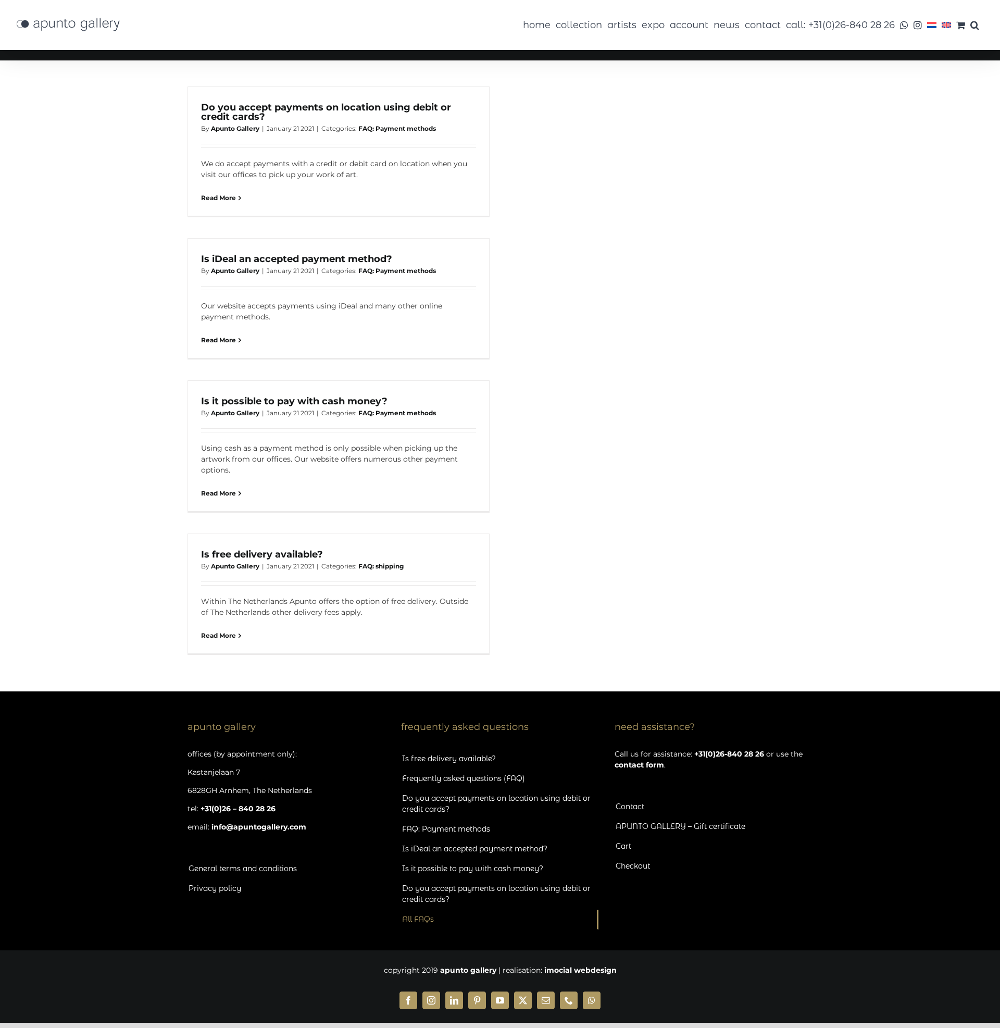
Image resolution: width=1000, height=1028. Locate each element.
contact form (639, 765)
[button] (974, 25)
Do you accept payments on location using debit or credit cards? (326, 112)
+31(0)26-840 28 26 (729, 754)
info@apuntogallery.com (258, 827)
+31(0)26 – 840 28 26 (238, 808)
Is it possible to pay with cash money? (294, 401)
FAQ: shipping (381, 566)
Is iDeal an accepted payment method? (296, 259)
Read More (218, 198)
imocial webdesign (580, 970)
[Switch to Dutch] (931, 25)
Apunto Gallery (235, 128)
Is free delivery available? (262, 554)
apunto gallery (468, 970)
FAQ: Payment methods (397, 128)
